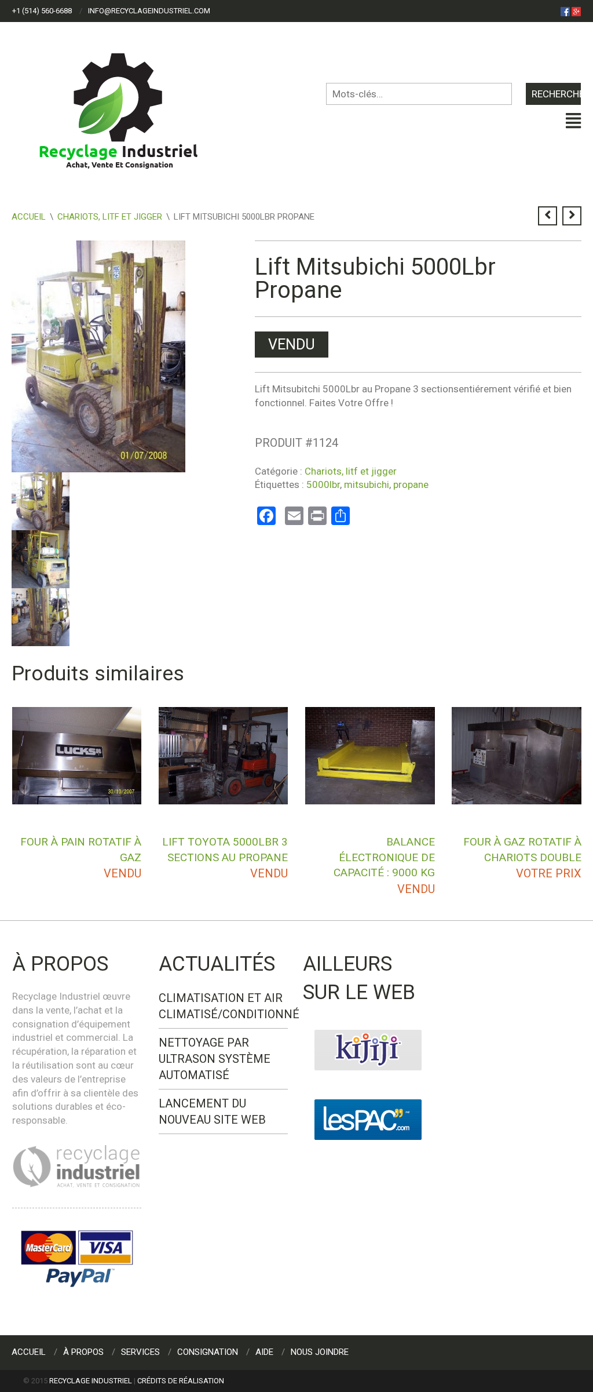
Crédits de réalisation (180, 1380)
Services (140, 1352)
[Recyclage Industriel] (128, 105)
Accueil (29, 217)
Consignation (207, 1352)
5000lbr (323, 484)
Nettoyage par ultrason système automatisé (214, 1059)
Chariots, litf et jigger (109, 217)
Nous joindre (320, 1352)
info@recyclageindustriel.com (149, 10)
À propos (83, 1352)
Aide (264, 1352)
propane (411, 484)
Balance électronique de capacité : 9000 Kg (384, 857)
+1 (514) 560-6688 (42, 10)
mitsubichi (366, 484)
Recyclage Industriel (90, 1380)
